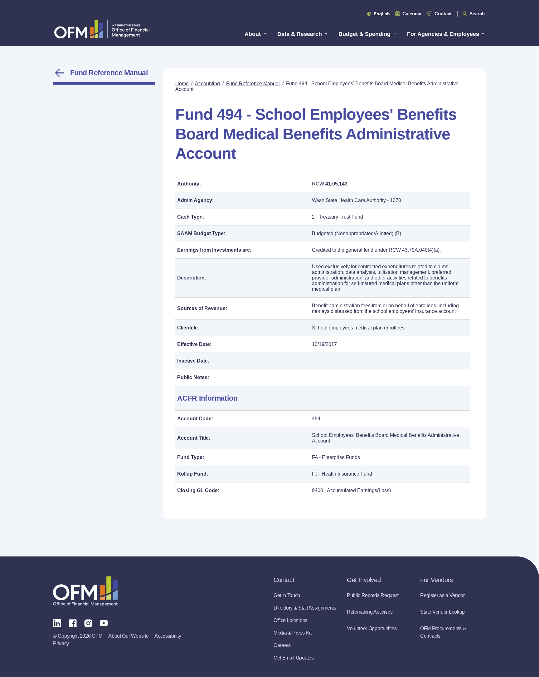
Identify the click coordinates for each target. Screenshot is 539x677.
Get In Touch (287, 595)
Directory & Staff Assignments (305, 607)
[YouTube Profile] (104, 622)
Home (182, 83)
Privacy (61, 643)
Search (477, 13)
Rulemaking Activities (369, 612)
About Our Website (128, 636)
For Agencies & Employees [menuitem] (443, 34)
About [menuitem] (253, 34)
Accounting (207, 83)
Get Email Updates (294, 657)
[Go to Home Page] (101, 29)
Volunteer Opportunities (372, 628)
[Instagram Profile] (88, 622)
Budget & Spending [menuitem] (364, 34)
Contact (443, 13)
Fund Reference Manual (109, 73)
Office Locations (291, 620)
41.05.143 (336, 183)
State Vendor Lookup (442, 612)
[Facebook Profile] (73, 622)
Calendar (412, 13)
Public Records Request (373, 595)
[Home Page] (85, 591)
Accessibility (167, 636)
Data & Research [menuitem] (299, 34)
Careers (282, 645)
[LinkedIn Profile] (57, 622)
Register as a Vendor (442, 595)
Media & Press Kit (293, 632)
